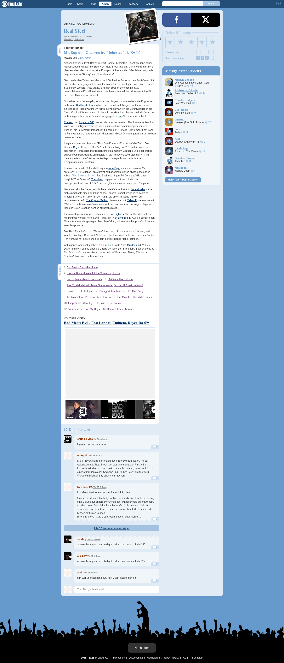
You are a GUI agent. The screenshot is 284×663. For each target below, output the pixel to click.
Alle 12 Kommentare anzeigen (111, 528)
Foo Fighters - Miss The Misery (84, 279)
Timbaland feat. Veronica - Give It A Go (89, 297)
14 (204, 93)
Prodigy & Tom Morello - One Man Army (121, 291)
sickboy (82, 555)
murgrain (82, 455)
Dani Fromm (84, 57)
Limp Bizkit (124, 217)
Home (69, 4)
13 (197, 103)
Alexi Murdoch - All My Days (84, 309)
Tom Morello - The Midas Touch (134, 297)
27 (209, 122)
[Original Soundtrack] (142, 42)
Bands (92, 4)
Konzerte (133, 4)
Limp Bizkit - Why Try (80, 303)
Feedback (197, 657)
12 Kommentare (77, 429)
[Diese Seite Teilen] (176, 20)
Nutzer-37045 (85, 487)
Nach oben (142, 647)
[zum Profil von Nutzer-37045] (67, 487)
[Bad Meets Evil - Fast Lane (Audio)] (117, 409)
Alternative (68, 39)
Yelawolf (132, 200)
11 (203, 151)
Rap (120, 116)
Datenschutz (136, 657)
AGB (185, 657)
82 (191, 85)
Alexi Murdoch (129, 245)
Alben (105, 4)
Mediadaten (153, 657)
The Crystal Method (97, 200)
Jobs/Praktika (171, 657)
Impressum (118, 657)
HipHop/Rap (79, 39)
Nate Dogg (114, 168)
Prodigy (68, 196)
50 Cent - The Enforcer (120, 279)
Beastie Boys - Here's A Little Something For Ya (93, 273)
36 (187, 132)
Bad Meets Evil (84, 105)
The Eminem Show (83, 175)
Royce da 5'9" (86, 122)
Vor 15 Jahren (100, 439)
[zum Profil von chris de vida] (67, 439)
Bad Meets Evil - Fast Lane (82, 267)
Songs (118, 4)
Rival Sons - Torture (110, 303)
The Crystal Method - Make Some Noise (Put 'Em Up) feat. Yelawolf (105, 285)
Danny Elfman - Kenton (120, 309)
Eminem (68, 122)
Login (279, 3)
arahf (80, 572)
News (80, 4)
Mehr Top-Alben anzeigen (183, 179)
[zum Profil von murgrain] (67, 455)
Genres (150, 4)
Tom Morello (138, 189)
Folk (110, 245)
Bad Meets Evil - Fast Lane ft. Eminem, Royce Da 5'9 (106, 322)
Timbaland (97, 179)
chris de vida (85, 438)
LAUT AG (103, 657)
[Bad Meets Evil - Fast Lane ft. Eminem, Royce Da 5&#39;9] (82, 409)
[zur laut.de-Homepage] (15, 4)
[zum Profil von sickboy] (67, 539)
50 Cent (125, 175)
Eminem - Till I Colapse (80, 291)
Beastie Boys (71, 147)
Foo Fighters (117, 214)
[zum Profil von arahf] (67, 573)
